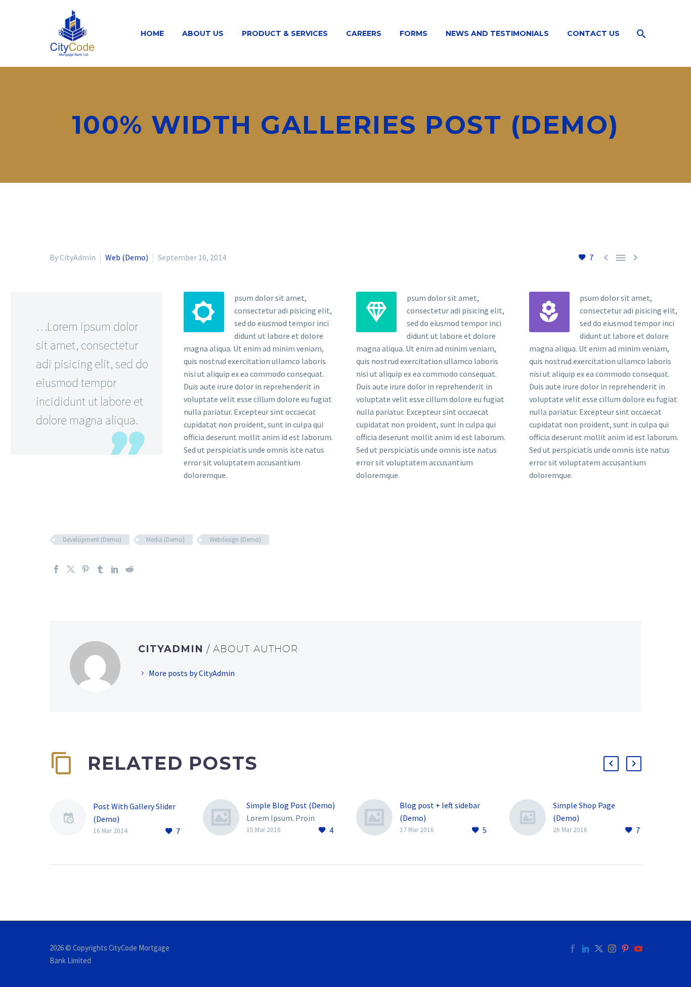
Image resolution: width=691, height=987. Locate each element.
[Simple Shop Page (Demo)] (531, 818)
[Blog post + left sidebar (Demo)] (378, 818)
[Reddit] (129, 569)
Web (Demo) (126, 257)
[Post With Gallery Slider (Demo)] (71, 819)
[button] (611, 763)
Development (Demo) (92, 539)
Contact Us (593, 33)
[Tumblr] (100, 569)
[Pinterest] (85, 569)
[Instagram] (612, 948)
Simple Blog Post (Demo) (290, 805)
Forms (413, 33)
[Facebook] (56, 569)
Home (152, 33)
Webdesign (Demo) (235, 539)
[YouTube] (638, 948)
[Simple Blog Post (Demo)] (224, 818)
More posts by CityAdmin (192, 673)
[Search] (640, 33)
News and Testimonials (497, 33)
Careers (363, 33)
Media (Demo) (165, 539)
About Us (203, 33)
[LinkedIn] (115, 569)
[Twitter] (71, 569)
